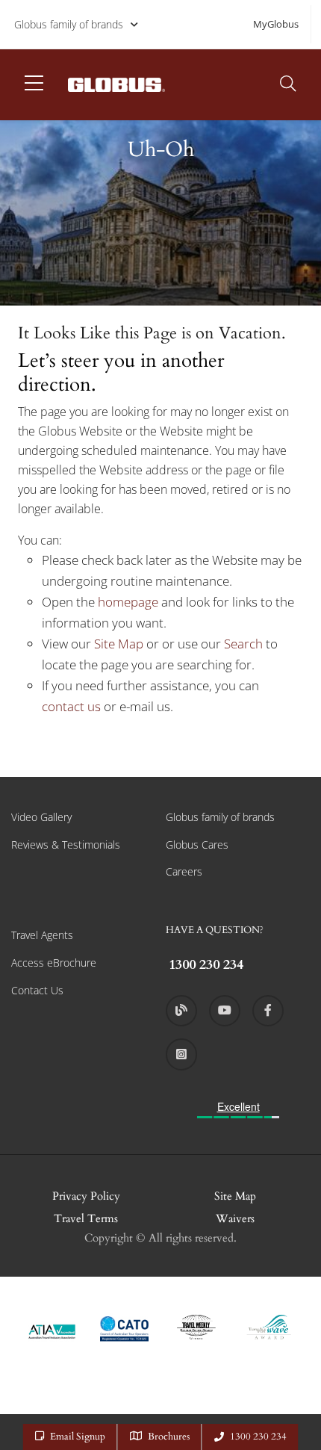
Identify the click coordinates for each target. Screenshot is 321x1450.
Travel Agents (42, 935)
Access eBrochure (53, 962)
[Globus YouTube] (224, 1010)
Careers (184, 871)
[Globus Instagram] (181, 1054)
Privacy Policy (86, 1196)
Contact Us (37, 990)
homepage (129, 601)
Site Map (118, 643)
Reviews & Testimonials (65, 844)
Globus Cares (197, 844)
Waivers (235, 1218)
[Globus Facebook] (268, 1010)
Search (245, 643)
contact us (71, 706)
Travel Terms (86, 1218)
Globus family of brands (68, 24)
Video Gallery (41, 817)
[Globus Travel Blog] (181, 1010)
